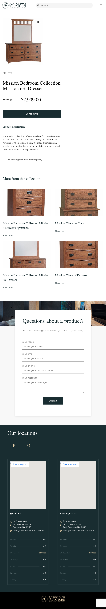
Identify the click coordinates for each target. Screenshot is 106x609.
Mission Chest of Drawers (71, 275)
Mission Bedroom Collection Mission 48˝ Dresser (26, 277)
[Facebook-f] (13, 445)
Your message (30, 378)
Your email (28, 354)
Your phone (28, 366)
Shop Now (8, 235)
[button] (38, 22)
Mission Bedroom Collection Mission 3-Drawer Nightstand (26, 225)
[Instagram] (28, 445)
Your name (28, 342)
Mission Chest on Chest (70, 223)
